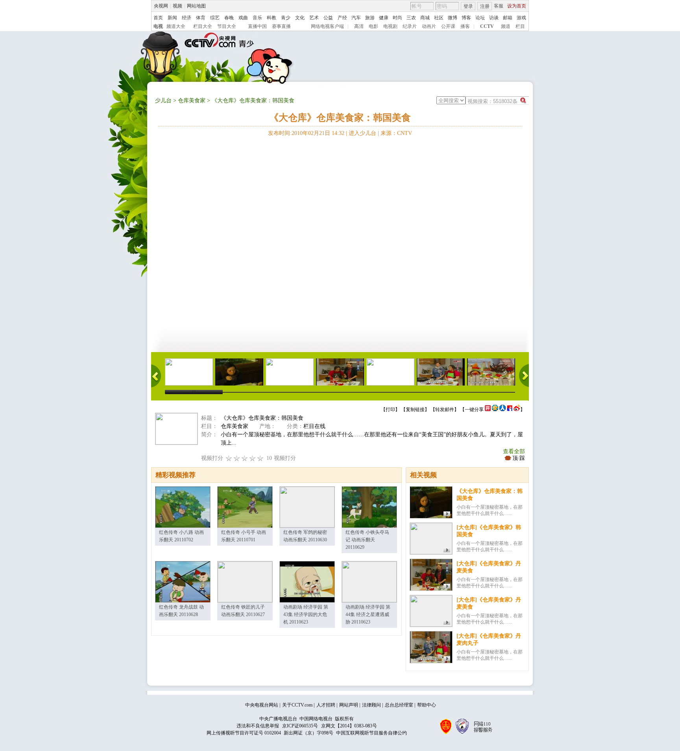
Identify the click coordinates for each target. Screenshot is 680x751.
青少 (285, 17)
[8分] (253, 458)
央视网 (161, 6)
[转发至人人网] (502, 409)
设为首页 (516, 6)
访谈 (494, 17)
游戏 (521, 17)
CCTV (487, 26)
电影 (373, 26)
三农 (411, 17)
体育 (200, 17)
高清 (359, 26)
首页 (158, 17)
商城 (425, 17)
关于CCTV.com (297, 705)
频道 (505, 26)
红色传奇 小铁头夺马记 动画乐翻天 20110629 (367, 540)
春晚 (229, 17)
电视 (158, 26)
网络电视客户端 (327, 26)
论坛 (480, 17)
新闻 (172, 17)
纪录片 (410, 26)
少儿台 (163, 100)
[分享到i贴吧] (509, 409)
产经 (342, 17)
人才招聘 (325, 705)
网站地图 (196, 6)
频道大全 (175, 26)
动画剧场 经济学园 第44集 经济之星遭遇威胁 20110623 (368, 614)
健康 (383, 17)
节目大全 (226, 26)
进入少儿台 (362, 133)
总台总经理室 (399, 705)
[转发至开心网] (488, 409)
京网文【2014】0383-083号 (349, 726)
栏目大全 (202, 26)
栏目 (520, 26)
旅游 (370, 17)
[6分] (245, 458)
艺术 (314, 17)
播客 (465, 26)
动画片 (429, 26)
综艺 (215, 17)
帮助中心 (426, 705)
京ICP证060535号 (300, 726)
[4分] (237, 458)
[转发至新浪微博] (517, 409)
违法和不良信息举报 (258, 726)
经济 (186, 17)
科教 (271, 17)
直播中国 (257, 26)
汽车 (356, 17)
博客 (466, 17)
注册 (485, 6)
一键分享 (474, 409)
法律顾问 (371, 705)
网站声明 (348, 705)
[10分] (260, 458)
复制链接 (415, 409)
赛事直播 (281, 26)
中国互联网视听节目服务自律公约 (371, 733)
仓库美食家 (191, 100)
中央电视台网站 (261, 705)
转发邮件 (444, 409)
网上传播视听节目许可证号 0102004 (244, 733)
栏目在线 (314, 426)
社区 (438, 17)
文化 (300, 17)
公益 (328, 17)
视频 (177, 6)
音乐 (257, 17)
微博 (452, 17)
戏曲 (243, 17)
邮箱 (507, 17)
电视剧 (390, 26)
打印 (390, 409)
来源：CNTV (396, 133)
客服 (498, 6)
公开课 (448, 26)
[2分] (229, 458)
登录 (468, 6)
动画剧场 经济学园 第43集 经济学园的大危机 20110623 (305, 614)
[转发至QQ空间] (495, 409)
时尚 (397, 17)
